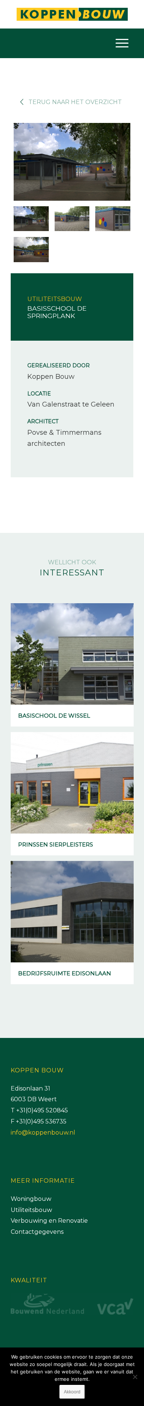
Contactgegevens (37, 1231)
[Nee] (134, 1376)
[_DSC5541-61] (31, 249)
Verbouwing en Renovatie (49, 1220)
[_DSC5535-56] (72, 163)
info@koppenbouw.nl (43, 1132)
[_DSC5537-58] (72, 218)
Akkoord (72, 1392)
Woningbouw (31, 1198)
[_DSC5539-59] (112, 218)
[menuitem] (122, 43)
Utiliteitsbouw (31, 1209)
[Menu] (122, 43)
